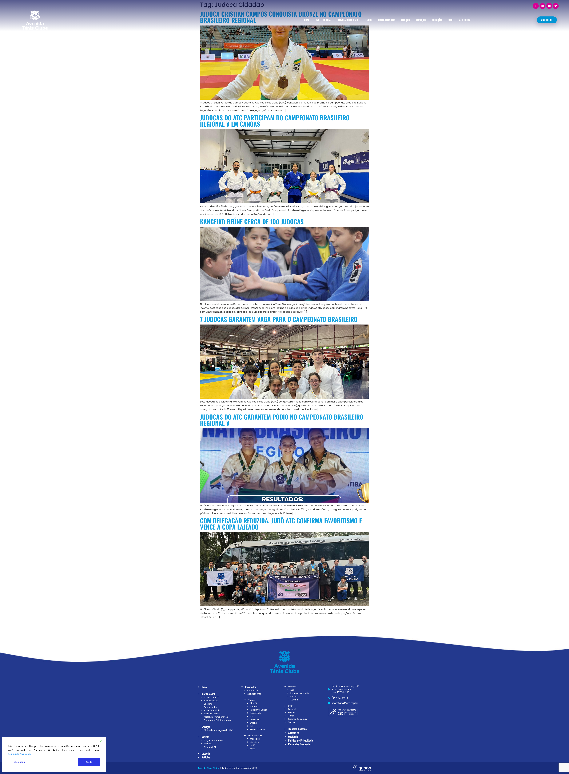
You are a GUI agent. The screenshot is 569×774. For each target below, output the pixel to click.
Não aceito (19, 762)
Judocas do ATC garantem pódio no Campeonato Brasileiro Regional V (281, 420)
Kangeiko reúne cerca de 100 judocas (252, 221)
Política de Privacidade (20, 754)
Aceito (89, 762)
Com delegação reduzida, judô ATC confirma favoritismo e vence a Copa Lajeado (281, 523)
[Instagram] (542, 6)
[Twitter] (556, 6)
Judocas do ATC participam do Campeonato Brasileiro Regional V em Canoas (275, 120)
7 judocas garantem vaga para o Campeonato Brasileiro (278, 319)
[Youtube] (549, 6)
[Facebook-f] (536, 6)
